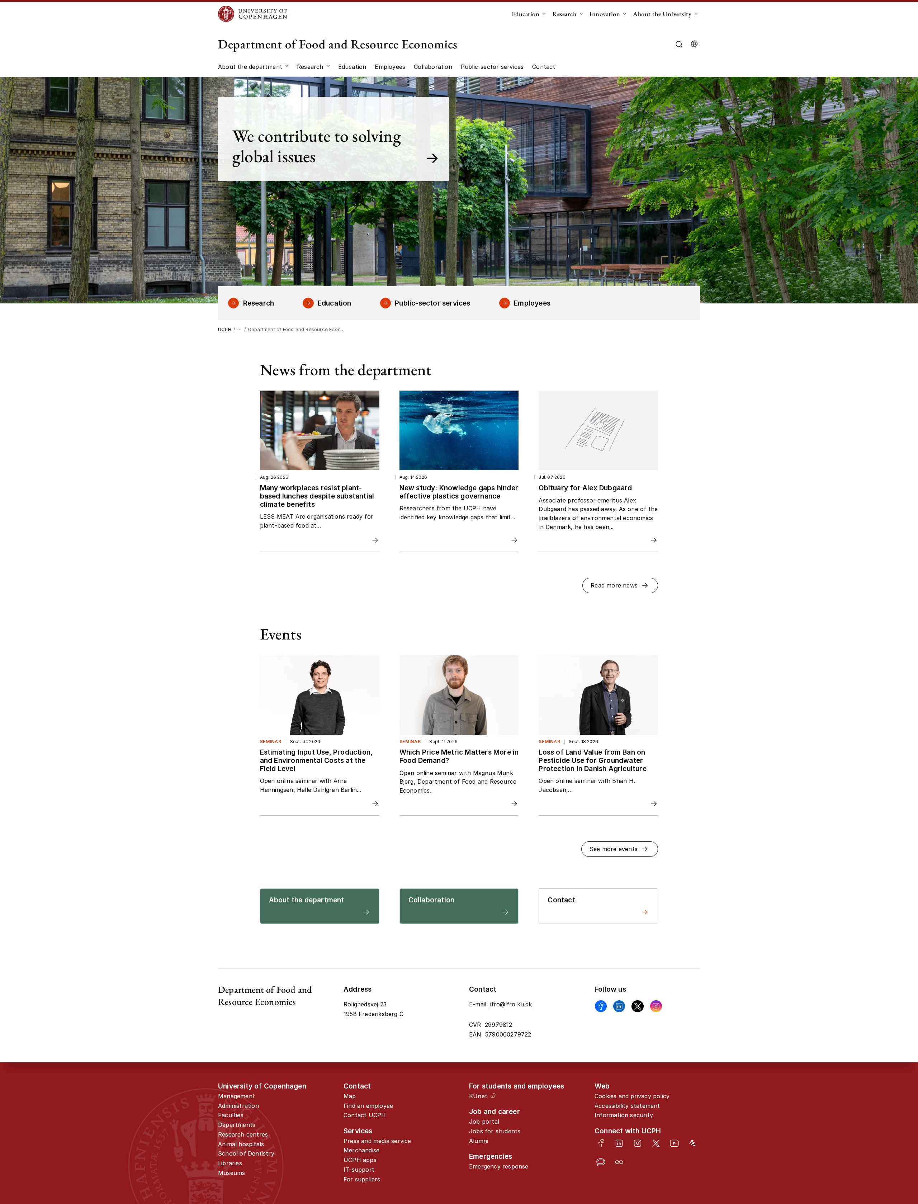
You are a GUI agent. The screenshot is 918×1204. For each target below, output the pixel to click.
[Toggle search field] (679, 44)
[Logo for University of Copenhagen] (252, 14)
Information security (624, 1115)
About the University (662, 14)
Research (564, 14)
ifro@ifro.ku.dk (511, 1004)
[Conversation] (601, 1162)
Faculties (230, 1115)
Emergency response (499, 1166)
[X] (637, 1006)
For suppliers (362, 1179)
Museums (231, 1172)
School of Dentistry (246, 1153)
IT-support (359, 1169)
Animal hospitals (241, 1144)
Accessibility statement (627, 1105)
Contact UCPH (365, 1115)
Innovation (605, 14)
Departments (236, 1124)
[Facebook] (601, 1006)
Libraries (230, 1163)
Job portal (484, 1121)
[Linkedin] (619, 1006)
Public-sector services (432, 303)
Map (350, 1096)
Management (236, 1096)
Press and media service (377, 1140)
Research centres (243, 1134)
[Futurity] (692, 1143)
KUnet (478, 1096)
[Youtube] (674, 1143)
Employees (532, 303)
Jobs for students (494, 1131)
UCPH (224, 329)
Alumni (478, 1140)
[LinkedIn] (619, 1143)
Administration (238, 1105)
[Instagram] (656, 1006)
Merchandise (361, 1150)
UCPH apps (360, 1159)
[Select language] (694, 44)
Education (526, 14)
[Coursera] (619, 1162)
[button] (620, 585)
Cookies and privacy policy (632, 1096)
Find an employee (368, 1105)
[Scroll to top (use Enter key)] (873, 1136)
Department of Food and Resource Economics (338, 44)
